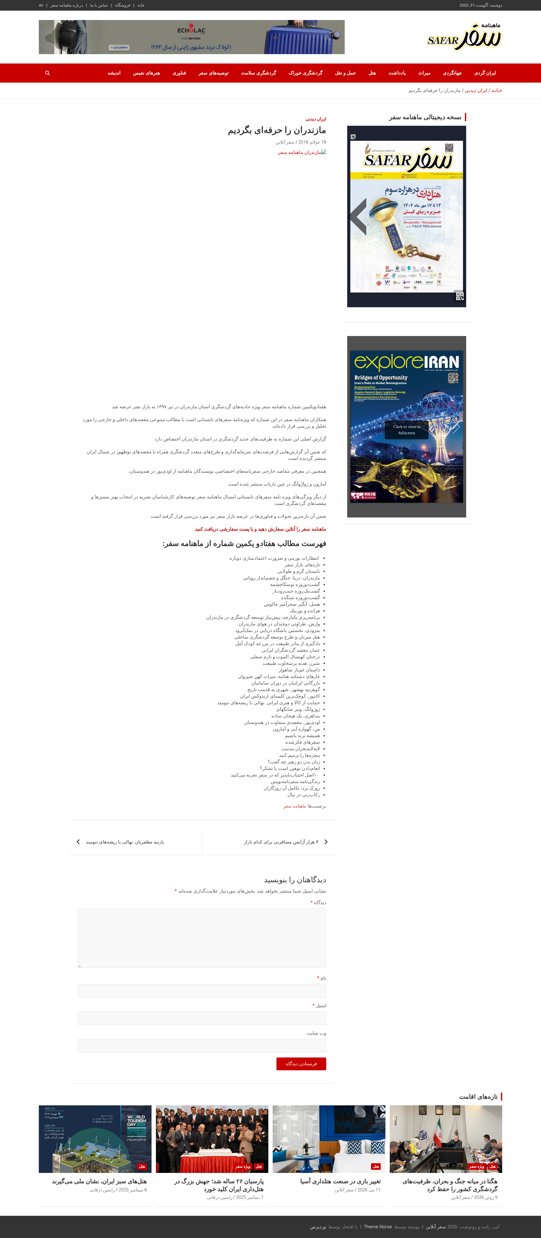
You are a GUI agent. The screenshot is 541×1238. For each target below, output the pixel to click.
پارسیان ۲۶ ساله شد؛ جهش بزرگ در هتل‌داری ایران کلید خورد (219, 1185)
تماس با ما (99, 5)
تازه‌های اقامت (478, 1096)
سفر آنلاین (285, 142)
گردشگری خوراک (305, 73)
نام (321, 978)
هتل (372, 73)
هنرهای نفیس (146, 73)
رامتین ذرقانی (219, 1197)
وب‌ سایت (316, 1033)
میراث (424, 73)
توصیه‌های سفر (213, 73)
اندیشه (114, 73)
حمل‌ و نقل (345, 73)
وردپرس (318, 1227)
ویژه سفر (476, 1166)
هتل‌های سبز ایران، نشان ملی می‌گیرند (99, 1181)
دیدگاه (318, 902)
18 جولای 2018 (312, 142)
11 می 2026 (369, 1189)
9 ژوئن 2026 (485, 1197)
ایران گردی (485, 73)
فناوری (179, 73)
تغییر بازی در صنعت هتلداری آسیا (340, 1181)
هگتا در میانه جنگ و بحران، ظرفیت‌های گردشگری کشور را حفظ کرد (450, 1185)
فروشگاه (122, 5)
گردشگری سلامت (258, 73)
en (41, 5)
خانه (141, 5)
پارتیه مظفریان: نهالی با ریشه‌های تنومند (125, 842)
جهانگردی (452, 73)
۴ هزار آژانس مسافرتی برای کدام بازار (281, 842)
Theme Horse (378, 1227)
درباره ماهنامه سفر (66, 5)
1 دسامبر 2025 (250, 1197)
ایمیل (319, 1005)
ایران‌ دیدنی (316, 118)
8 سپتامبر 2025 (133, 1189)
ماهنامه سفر (294, 805)
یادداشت (397, 73)
